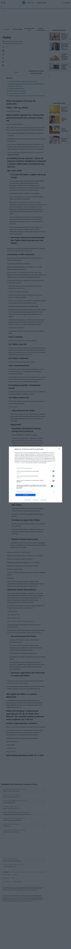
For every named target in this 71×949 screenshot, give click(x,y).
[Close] (59, 449)
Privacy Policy (43, 499)
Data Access (35, 499)
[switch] (52, 471)
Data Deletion (28, 499)
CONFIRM (25, 494)
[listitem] (35, 468)
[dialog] (35, 475)
